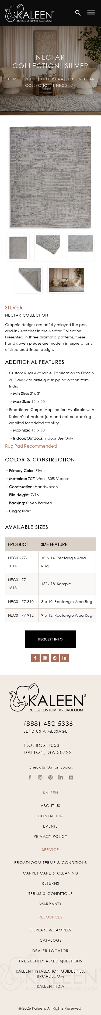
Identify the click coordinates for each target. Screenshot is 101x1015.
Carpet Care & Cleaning (50, 873)
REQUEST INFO (50, 639)
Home (12, 79)
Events (50, 826)
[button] (91, 13)
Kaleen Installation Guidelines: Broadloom (50, 973)
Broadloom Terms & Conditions (50, 862)
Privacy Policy (50, 836)
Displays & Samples (50, 930)
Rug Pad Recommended (31, 446)
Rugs (30, 79)
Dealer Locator (50, 950)
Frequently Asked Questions (50, 961)
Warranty (50, 903)
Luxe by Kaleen (57, 79)
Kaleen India (50, 986)
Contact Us (51, 816)
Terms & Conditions (51, 893)
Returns (50, 883)
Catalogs (51, 940)
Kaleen (38, 1008)
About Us (50, 805)
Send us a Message (46, 731)
